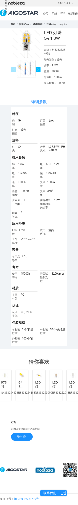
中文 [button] (68, 3)
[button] (38, 69)
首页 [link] (13, 24)
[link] (24, 24)
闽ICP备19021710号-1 (28, 498)
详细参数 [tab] (39, 101)
